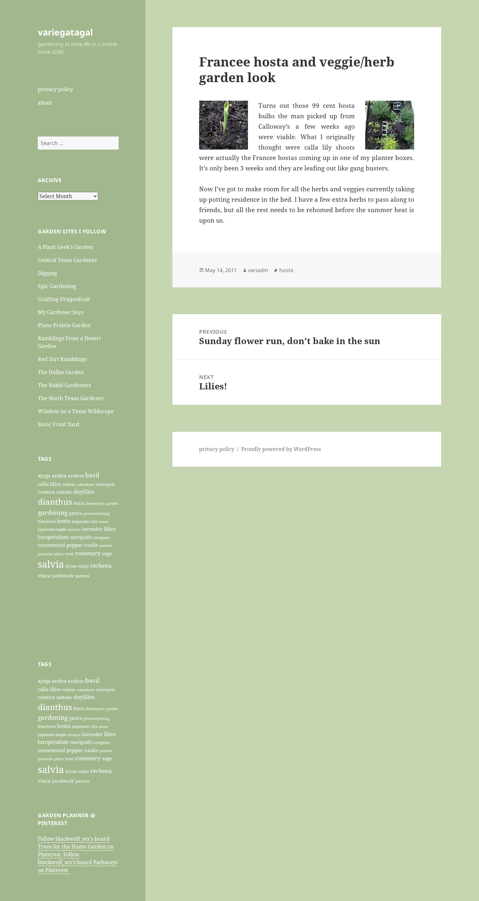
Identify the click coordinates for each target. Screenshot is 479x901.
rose (69, 554)
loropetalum (53, 537)
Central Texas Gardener (67, 260)
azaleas (76, 476)
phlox (59, 554)
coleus (69, 484)
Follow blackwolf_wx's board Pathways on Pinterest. (77, 862)
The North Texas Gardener (71, 398)
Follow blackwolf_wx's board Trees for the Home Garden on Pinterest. (76, 846)
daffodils (64, 492)
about (45, 102)
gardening (53, 512)
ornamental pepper (60, 545)
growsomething (96, 513)
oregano (101, 537)
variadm (258, 270)
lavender (92, 529)
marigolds (81, 537)
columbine (85, 484)
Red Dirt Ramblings (62, 359)
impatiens (81, 521)
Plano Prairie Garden (64, 325)
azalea (59, 475)
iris (94, 521)
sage (107, 553)
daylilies (84, 491)
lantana (74, 529)
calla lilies (49, 484)
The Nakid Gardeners (64, 385)
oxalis (91, 545)
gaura (75, 513)
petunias (45, 553)
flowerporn (95, 503)
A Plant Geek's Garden (65, 247)
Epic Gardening (57, 286)
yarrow (82, 576)
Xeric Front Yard (58, 424)
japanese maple (52, 529)
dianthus (55, 501)
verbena (101, 565)
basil (92, 475)
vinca (44, 575)
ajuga (44, 475)
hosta (63, 521)
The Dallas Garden (61, 372)
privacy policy (55, 89)
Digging (47, 273)
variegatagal (65, 32)
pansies (105, 545)
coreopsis (105, 484)
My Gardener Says (60, 312)
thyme (71, 566)
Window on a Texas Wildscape (76, 411)
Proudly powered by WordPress (281, 449)
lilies (110, 528)
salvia (51, 564)
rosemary (88, 553)
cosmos (46, 491)
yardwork (63, 576)
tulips (83, 566)
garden (112, 503)
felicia (79, 503)
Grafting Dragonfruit (64, 299)
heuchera (47, 521)
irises (103, 521)
